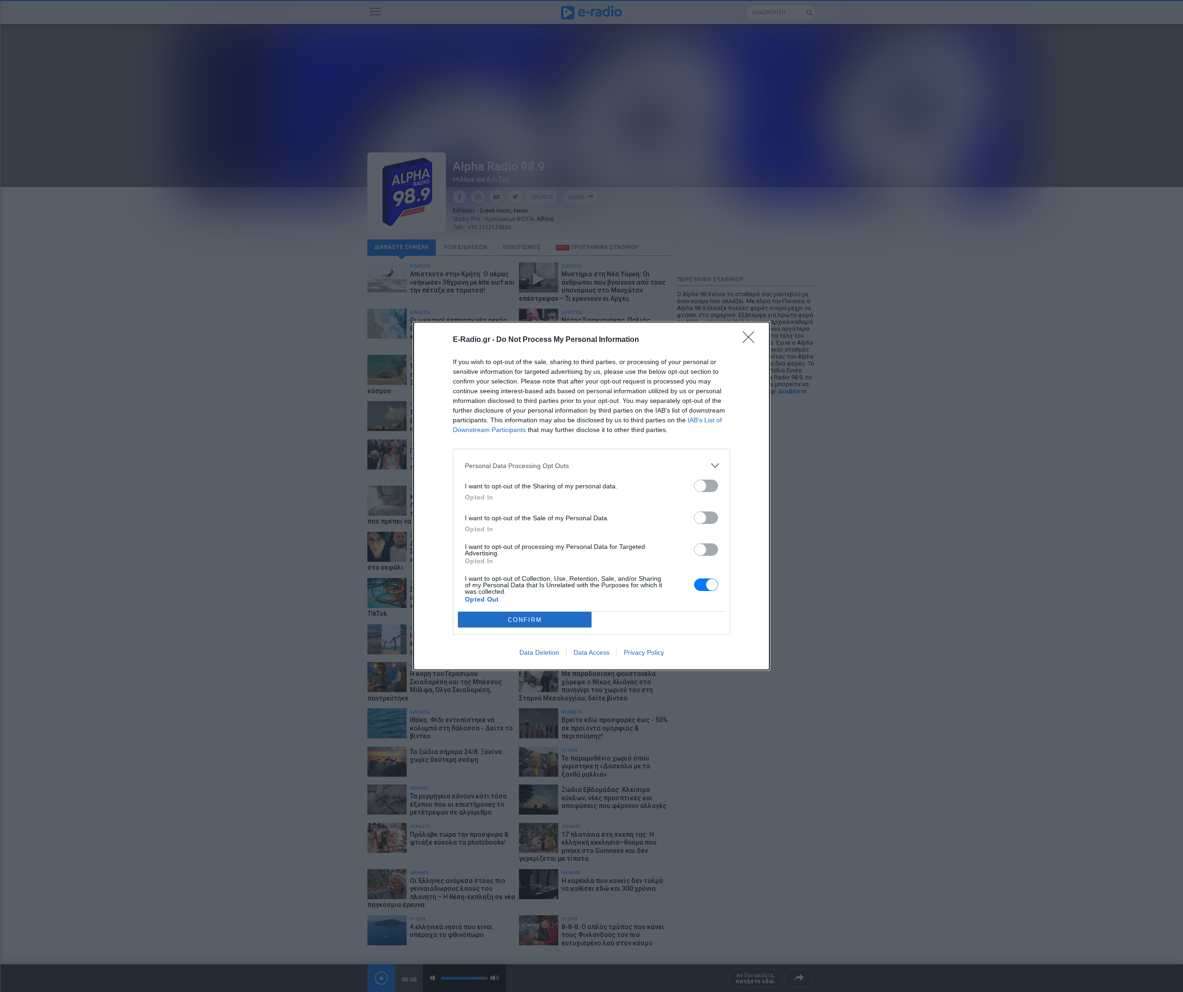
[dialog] (591, 496)
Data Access (591, 652)
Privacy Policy (644, 652)
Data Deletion (539, 652)
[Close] (751, 340)
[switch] (706, 486)
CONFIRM (525, 619)
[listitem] (591, 465)
